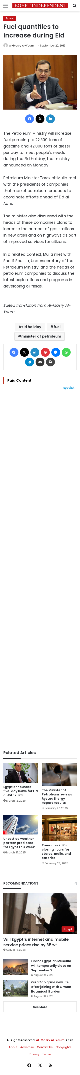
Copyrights (63, 1047)
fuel (57, 326)
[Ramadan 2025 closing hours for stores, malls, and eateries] (59, 828)
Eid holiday (31, 326)
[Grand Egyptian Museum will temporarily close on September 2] (15, 967)
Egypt (10, 18)
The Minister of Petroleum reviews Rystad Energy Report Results (57, 796)
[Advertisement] (40, 570)
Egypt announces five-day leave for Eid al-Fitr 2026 (20, 791)
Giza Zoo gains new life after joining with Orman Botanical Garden (51, 987)
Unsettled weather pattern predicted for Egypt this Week (19, 842)
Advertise (27, 1047)
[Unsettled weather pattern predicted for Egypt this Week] (20, 824)
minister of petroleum (41, 336)
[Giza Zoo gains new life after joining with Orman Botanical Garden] (15, 988)
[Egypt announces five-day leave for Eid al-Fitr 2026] (20, 773)
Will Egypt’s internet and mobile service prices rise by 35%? (36, 942)
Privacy (34, 1054)
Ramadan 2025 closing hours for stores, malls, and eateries (56, 851)
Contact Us (45, 1047)
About (13, 1047)
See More (40, 1007)
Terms (46, 1054)
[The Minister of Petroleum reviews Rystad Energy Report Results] (59, 774)
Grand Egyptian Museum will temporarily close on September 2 (51, 965)
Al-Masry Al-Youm (21, 45)
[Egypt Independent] (40, 5)
